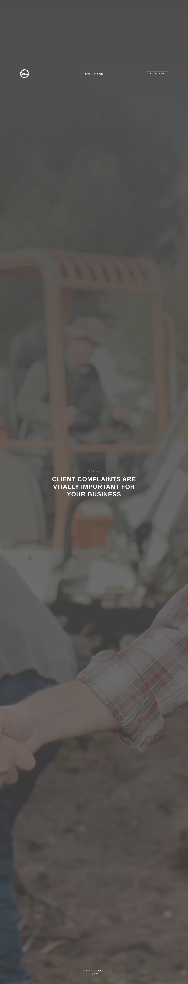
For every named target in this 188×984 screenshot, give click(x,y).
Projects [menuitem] (98, 73)
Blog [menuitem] (87, 73)
